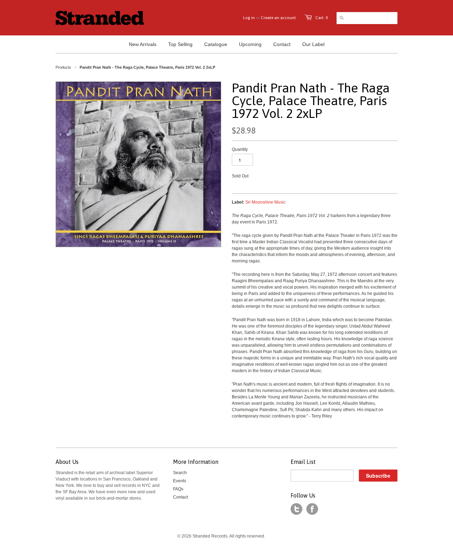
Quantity (240, 149)
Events (179, 480)
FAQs (178, 489)
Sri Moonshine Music (265, 202)
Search (180, 472)
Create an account (278, 17)
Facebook (312, 509)
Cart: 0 (321, 17)
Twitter (297, 509)
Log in (249, 17)
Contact (180, 497)
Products (63, 67)
